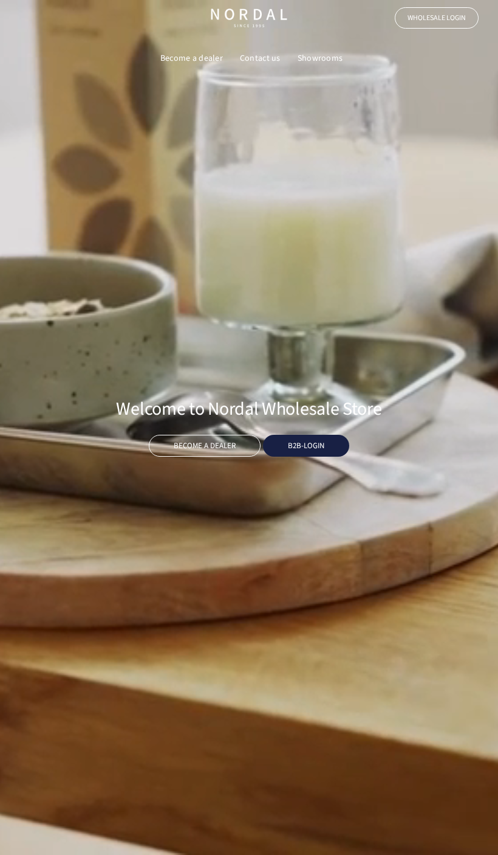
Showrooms (320, 58)
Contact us (260, 58)
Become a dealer (191, 58)
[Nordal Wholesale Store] (249, 18)
